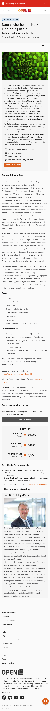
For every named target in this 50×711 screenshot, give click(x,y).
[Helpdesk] (45, 701)
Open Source (7, 624)
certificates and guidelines (36, 484)
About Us (5, 616)
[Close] (45, 3)
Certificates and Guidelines (13, 640)
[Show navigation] (24, 46)
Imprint (5, 659)
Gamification (7, 643)
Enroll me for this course (13, 165)
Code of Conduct (8, 620)
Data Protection (8, 663)
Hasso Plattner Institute (23, 705)
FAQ (3, 636)
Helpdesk (6, 647)
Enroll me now (25, 419)
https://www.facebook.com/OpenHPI (17, 374)
